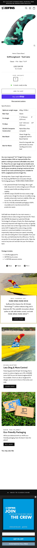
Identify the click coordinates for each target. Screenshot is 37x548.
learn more (18, 319)
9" (20, 79)
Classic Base (20, 53)
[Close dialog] (35, 497)
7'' (15, 79)
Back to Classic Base (20, 492)
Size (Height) (18, 75)
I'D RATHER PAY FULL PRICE (18, 544)
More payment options (18, 101)
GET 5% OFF (18, 539)
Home (14, 53)
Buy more (9, 444)
